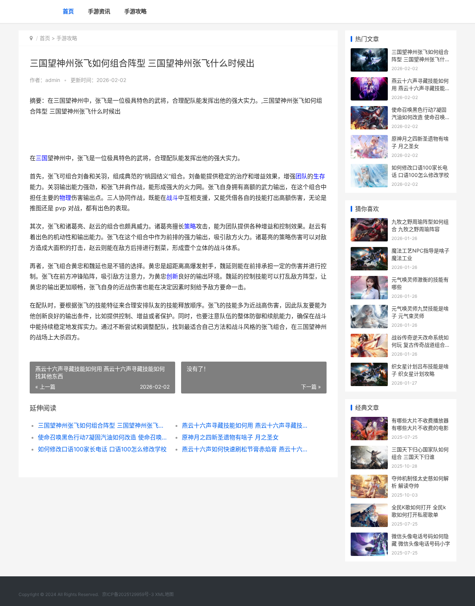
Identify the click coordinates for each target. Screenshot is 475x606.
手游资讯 (99, 11)
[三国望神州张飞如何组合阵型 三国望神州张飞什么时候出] (369, 53)
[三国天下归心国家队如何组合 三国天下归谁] (369, 450)
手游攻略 (135, 11)
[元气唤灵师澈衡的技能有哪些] (369, 280)
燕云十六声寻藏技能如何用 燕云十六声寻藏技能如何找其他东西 (246, 425)
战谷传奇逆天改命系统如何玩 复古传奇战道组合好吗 (421, 344)
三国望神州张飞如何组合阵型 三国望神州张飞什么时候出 (102, 425)
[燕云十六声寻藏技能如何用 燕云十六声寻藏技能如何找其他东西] (369, 82)
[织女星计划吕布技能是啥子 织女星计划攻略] (369, 367)
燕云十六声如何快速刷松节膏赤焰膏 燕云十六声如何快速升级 (246, 449)
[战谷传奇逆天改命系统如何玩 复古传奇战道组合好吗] (369, 338)
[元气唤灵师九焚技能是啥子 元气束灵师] (369, 309)
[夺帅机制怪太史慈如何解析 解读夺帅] (369, 479)
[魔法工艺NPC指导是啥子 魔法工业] (369, 251)
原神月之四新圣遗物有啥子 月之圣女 (230, 437)
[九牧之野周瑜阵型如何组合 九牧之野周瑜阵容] (369, 223)
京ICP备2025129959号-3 (128, 594)
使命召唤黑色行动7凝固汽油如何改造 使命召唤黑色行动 (102, 437)
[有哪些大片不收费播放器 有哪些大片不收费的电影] (369, 421)
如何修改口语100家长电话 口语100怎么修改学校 (102, 449)
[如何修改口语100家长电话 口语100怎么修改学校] (369, 168)
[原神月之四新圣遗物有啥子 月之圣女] (369, 139)
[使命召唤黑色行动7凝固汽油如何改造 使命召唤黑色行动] (369, 111)
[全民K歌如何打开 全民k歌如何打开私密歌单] (369, 508)
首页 (68, 11)
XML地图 (164, 594)
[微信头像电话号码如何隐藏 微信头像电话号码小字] (369, 537)
